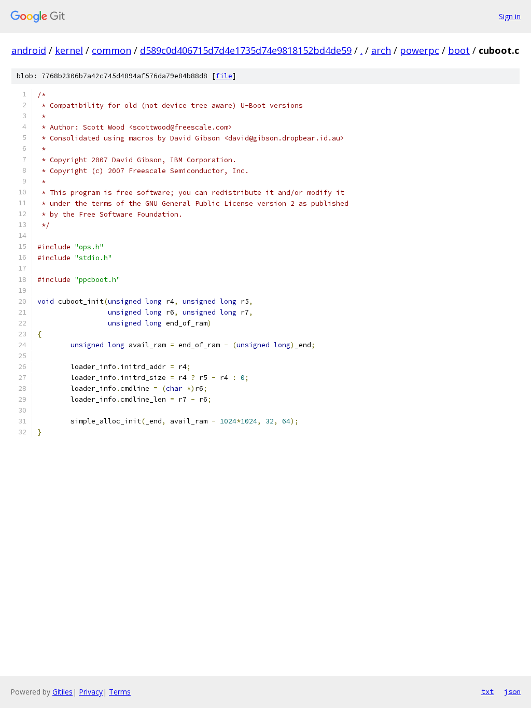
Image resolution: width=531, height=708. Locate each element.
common (111, 50)
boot (459, 50)
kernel (69, 50)
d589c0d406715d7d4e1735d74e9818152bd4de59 (246, 50)
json (512, 691)
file (224, 76)
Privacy (91, 692)
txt (487, 691)
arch (381, 50)
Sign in (510, 16)
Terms (120, 692)
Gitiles (62, 692)
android (28, 50)
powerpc (419, 50)
